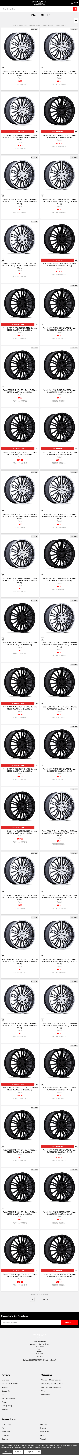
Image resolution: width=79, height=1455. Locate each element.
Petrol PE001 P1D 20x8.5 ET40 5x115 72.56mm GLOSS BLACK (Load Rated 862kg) (19, 644)
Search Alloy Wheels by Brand (52, 1384)
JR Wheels (6, 1432)
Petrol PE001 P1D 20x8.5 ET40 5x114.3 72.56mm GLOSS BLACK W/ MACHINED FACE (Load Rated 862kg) (20, 962)
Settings (7, 1452)
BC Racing (5, 1435)
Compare (2, 67)
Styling (43, 1391)
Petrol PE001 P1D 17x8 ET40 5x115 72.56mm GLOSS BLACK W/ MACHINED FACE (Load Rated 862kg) (19, 266)
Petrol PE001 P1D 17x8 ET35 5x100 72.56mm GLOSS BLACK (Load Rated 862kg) (20, 391)
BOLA (42, 1435)
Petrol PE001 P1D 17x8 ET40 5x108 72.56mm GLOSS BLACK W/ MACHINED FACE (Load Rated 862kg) (59, 516)
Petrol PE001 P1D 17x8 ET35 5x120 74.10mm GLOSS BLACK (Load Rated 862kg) (59, 580)
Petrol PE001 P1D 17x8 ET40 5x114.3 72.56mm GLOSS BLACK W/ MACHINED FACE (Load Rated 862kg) (19, 581)
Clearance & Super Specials (51, 1380)
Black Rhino (44, 1432)
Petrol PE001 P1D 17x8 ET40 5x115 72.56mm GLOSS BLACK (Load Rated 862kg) (20, 453)
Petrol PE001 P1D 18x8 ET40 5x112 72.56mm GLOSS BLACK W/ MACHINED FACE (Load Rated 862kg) (19, 202)
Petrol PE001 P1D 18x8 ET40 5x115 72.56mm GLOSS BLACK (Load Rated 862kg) (59, 265)
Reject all (18, 1452)
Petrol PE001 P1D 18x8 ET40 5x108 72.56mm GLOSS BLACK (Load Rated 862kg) (20, 1275)
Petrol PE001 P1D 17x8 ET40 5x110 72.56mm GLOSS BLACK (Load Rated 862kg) (59, 136)
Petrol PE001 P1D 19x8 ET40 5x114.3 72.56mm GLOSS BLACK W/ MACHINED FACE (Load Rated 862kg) (59, 1026)
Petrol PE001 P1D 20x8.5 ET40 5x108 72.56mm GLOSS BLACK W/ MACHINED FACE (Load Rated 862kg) (59, 645)
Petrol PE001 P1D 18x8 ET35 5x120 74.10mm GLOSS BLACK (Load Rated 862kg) (59, 1213)
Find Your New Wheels (10, 1384)
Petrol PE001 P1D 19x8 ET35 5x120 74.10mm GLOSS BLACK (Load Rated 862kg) (59, 1089)
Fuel (3, 1428)
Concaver (5, 1439)
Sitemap (5, 1409)
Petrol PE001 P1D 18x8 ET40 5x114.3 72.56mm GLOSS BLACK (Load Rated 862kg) (19, 329)
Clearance (5, 1380)
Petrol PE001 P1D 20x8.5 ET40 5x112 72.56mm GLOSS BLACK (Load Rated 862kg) (19, 708)
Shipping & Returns (9, 1398)
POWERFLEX (6, 1424)
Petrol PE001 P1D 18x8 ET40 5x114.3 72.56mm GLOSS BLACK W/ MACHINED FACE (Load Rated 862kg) (19, 138)
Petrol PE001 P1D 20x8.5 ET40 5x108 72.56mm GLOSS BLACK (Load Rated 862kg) (19, 770)
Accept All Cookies (33, 1452)
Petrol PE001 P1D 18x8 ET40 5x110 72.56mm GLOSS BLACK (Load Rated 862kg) (59, 1275)
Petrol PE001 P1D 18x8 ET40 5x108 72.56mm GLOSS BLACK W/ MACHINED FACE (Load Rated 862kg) (59, 73)
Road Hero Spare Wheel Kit (51, 1387)
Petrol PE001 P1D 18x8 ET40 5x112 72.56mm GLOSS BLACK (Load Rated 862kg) (20, 1213)
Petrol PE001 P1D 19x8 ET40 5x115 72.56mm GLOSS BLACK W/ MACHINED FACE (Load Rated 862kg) (19, 1026)
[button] (76, 20)
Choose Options (18, 131)
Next (44, 1299)
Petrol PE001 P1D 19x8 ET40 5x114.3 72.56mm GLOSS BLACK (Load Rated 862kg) (19, 832)
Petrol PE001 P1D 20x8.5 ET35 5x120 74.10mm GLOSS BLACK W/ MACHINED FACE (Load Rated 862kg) (19, 897)
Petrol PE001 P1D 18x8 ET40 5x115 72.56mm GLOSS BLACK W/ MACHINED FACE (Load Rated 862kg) (19, 73)
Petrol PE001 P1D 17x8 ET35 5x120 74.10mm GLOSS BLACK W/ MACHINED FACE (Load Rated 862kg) (19, 516)
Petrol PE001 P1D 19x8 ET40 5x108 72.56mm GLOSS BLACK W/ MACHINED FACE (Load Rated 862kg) (59, 962)
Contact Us (6, 1391)
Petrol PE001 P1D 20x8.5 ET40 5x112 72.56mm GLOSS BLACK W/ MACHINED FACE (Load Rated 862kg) (59, 833)
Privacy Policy (7, 1406)
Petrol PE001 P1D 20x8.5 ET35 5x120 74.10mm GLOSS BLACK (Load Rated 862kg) (59, 708)
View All (43, 1439)
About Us (5, 1387)
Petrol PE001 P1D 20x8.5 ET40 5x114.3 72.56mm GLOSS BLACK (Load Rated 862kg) (20, 1089)
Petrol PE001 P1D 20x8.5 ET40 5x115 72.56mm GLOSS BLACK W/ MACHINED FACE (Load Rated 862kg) (59, 897)
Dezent (43, 1428)
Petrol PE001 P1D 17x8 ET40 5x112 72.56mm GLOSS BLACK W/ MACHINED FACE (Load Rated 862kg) (59, 202)
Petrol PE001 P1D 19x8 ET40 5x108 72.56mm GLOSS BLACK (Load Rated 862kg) (20, 1151)
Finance (4, 1402)
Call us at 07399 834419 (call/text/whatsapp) (39, 1360)
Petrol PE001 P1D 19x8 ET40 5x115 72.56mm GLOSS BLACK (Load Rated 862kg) (59, 1151)
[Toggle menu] (3, 3)
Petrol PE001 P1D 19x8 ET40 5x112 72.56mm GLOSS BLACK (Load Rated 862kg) (59, 770)
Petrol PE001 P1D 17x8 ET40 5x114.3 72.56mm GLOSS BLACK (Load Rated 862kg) (59, 453)
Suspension (45, 1395)
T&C (3, 1395)
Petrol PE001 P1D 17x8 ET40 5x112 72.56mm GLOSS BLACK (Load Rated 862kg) (59, 329)
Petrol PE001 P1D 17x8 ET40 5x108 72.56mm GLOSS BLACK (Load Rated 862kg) (59, 391)
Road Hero (44, 1424)
